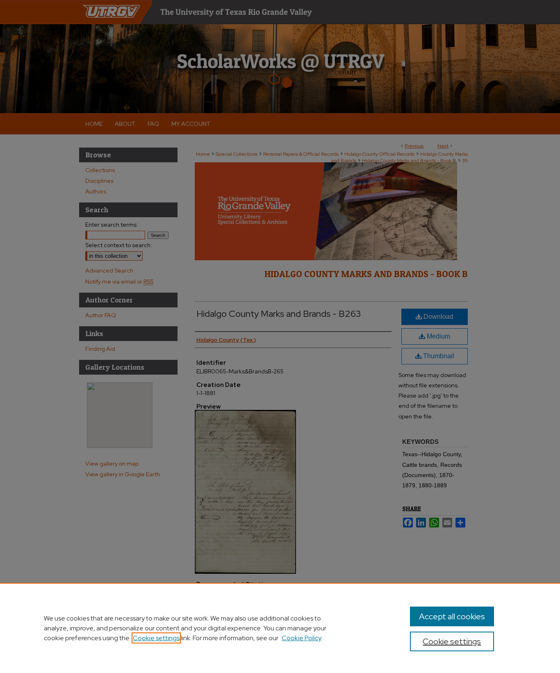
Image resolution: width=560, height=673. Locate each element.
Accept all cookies (452, 616)
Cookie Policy (301, 638)
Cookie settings (156, 638)
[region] (280, 628)
